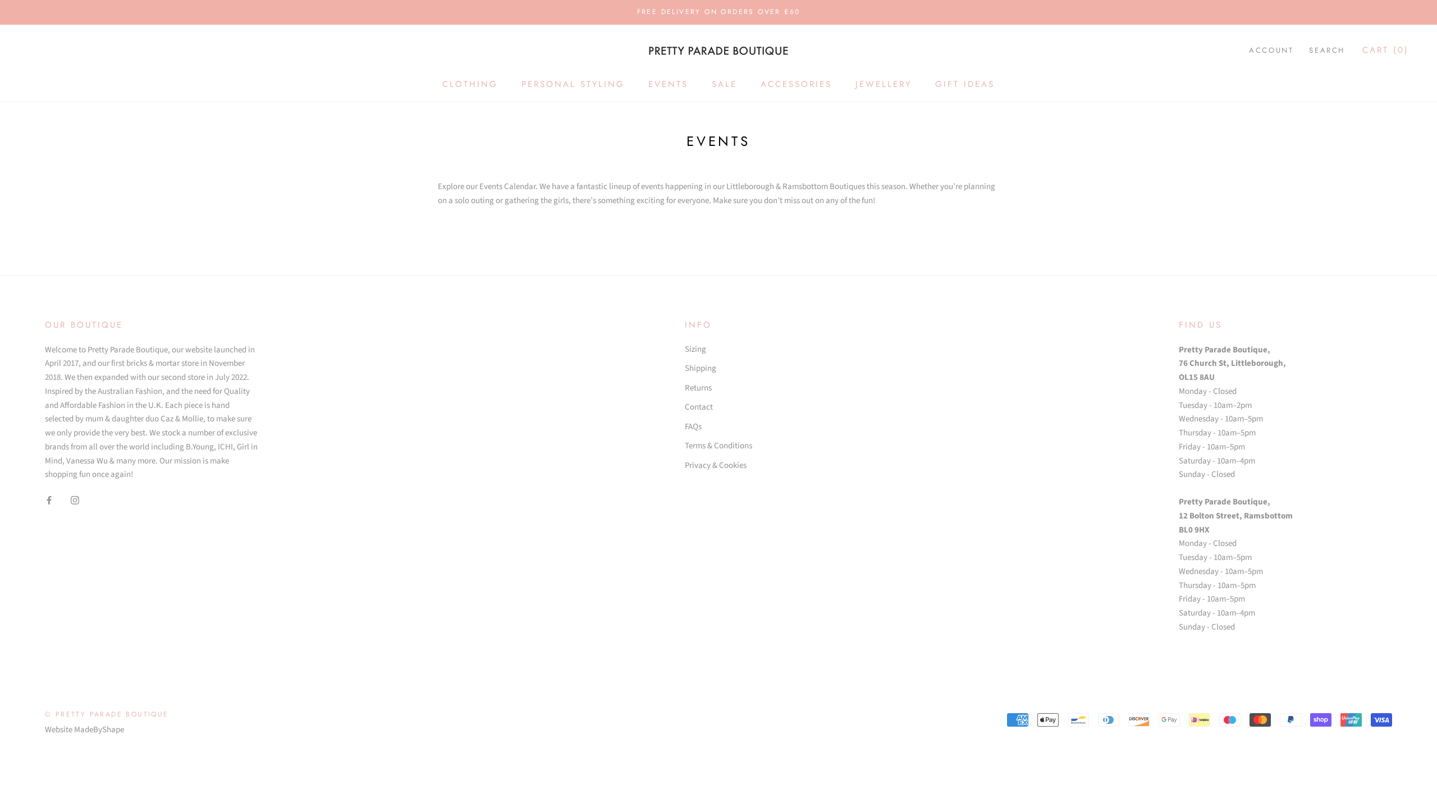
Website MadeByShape (84, 730)
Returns (698, 388)
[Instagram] (75, 500)
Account (1271, 50)
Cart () (1385, 50)
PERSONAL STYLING (573, 84)
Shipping (700, 368)
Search (1327, 50)
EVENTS (668, 84)
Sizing (695, 349)
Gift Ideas (965, 84)
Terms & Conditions (718, 446)
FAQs (693, 427)
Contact (699, 407)
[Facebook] (49, 500)
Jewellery (883, 84)
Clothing (470, 84)
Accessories (796, 84)
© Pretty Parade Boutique (107, 714)
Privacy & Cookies (716, 465)
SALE (724, 84)
